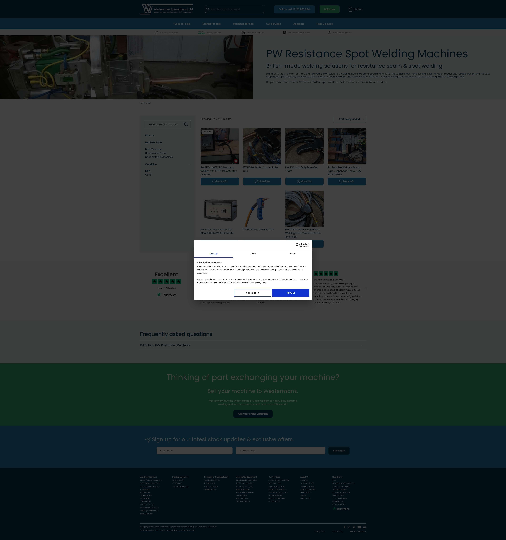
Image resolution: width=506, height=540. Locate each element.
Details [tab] (253, 254)
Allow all (291, 293)
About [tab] (292, 254)
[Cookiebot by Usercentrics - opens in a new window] (297, 245)
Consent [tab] (213, 254)
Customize (251, 293)
